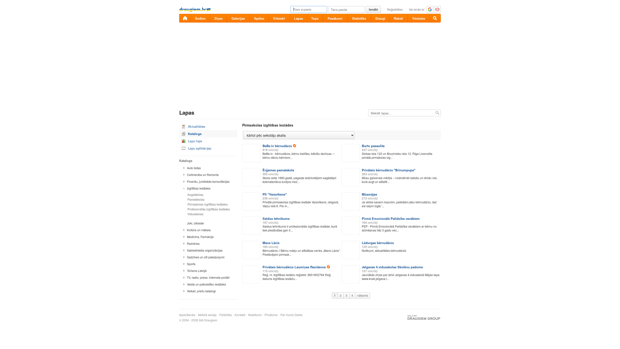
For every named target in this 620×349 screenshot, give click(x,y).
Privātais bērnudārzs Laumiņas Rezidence (294, 267)
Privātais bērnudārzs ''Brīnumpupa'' (388, 170)
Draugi (380, 18)
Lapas (298, 18)
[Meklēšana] (435, 18)
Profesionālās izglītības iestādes (208, 209)
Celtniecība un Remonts (203, 175)
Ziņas (218, 18)
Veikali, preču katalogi (201, 291)
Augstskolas (195, 194)
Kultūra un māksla (199, 230)
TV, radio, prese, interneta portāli (208, 277)
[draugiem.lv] (184, 18)
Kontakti (240, 315)
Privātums (271, 315)
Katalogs (195, 133)
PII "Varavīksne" (275, 194)
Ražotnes (193, 243)
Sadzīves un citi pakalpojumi (206, 257)
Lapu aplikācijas (200, 148)
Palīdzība (225, 315)
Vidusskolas (195, 214)
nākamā (362, 295)
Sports (191, 264)
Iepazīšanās (187, 315)
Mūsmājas (369, 194)
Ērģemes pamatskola (278, 170)
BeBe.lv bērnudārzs (277, 145)
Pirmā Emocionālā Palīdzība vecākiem (391, 218)
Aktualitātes (197, 126)
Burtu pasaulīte (373, 145)
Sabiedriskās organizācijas (205, 250)
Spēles (259, 18)
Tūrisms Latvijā (197, 271)
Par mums (287, 315)
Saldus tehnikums (276, 218)
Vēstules (418, 18)
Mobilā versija (207, 315)
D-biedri (279, 18)
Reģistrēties (395, 9)
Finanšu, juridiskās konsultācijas (208, 181)
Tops (314, 18)
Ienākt (373, 9)
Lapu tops (195, 141)
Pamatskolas (195, 199)
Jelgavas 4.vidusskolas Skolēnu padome (392, 267)
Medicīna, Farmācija (200, 237)
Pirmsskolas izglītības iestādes (207, 204)
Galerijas (238, 18)
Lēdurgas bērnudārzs (378, 242)
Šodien (200, 18)
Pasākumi (335, 18)
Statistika (359, 18)
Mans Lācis (271, 242)
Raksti (398, 18)
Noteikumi (255, 315)
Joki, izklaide (195, 223)
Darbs (298, 315)
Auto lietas (194, 168)
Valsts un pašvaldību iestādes (206, 284)
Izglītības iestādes (198, 188)
